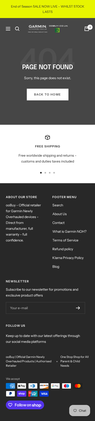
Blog (55, 266)
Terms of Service (65, 240)
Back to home (47, 94)
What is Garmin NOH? (69, 231)
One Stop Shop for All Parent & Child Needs (74, 361)
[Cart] (86, 29)
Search (57, 205)
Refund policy (62, 249)
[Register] (78, 308)
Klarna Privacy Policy (68, 258)
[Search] (17, 29)
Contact (58, 222)
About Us (59, 214)
